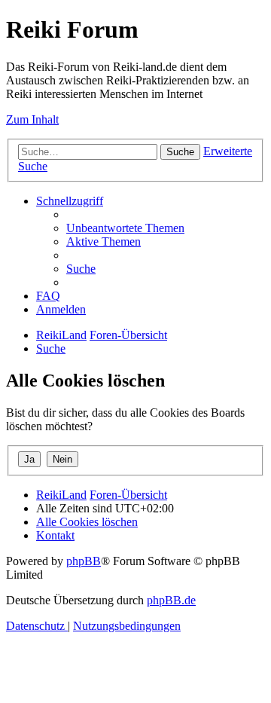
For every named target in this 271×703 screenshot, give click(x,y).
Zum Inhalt (32, 119)
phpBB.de (171, 600)
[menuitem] (125, 228)
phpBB (83, 561)
